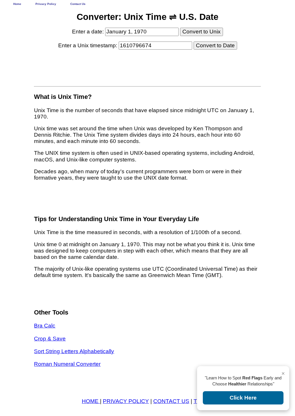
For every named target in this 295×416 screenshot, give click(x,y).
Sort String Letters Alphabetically (74, 351)
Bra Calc (44, 326)
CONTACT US (171, 401)
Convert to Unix (201, 32)
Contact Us (78, 3)
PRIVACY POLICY (126, 401)
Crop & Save (50, 339)
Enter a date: (88, 32)
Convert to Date (215, 45)
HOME (91, 401)
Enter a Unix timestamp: (88, 45)
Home (17, 3)
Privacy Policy (45, 3)
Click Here (243, 398)
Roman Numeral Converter (67, 364)
